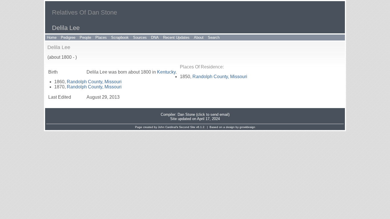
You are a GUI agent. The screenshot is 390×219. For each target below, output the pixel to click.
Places (101, 37)
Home (52, 37)
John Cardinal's (168, 127)
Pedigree (68, 37)
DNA (155, 37)
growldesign (247, 127)
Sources (140, 37)
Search (214, 37)
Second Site (187, 127)
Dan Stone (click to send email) (204, 114)
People (85, 37)
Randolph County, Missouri (219, 76)
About (199, 37)
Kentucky (166, 72)
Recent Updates (176, 37)
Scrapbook (120, 37)
